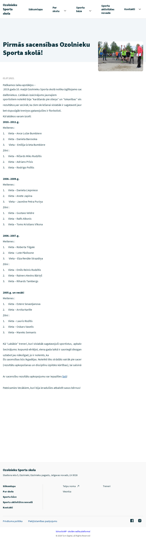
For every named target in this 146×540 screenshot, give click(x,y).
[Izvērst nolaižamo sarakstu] (65, 10)
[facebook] (131, 520)
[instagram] (139, 520)
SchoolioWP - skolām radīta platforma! (73, 531)
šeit (64, 376)
